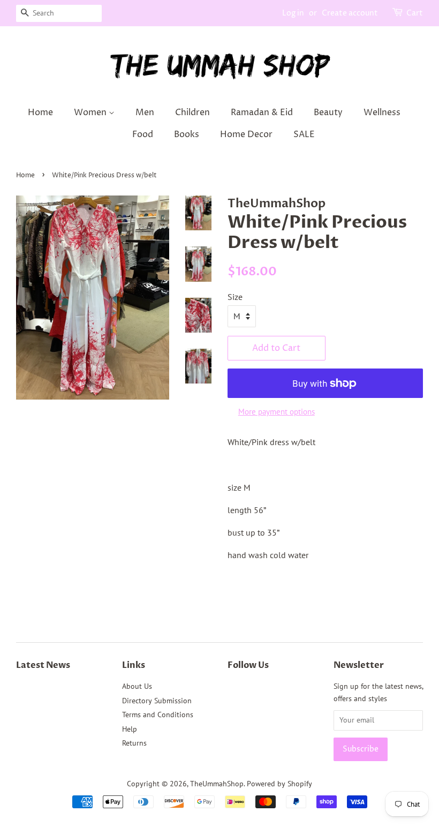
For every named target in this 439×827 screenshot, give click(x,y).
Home (40, 112)
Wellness (382, 112)
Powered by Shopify (279, 783)
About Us (137, 686)
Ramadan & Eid (262, 112)
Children (192, 112)
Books (186, 134)
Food (142, 134)
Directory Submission (157, 700)
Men (144, 112)
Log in (293, 13)
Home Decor (246, 134)
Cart (414, 13)
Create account (350, 13)
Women (91, 112)
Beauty (328, 112)
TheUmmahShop (217, 783)
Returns (134, 743)
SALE (304, 134)
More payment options (276, 412)
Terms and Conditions (157, 714)
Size (235, 296)
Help (129, 729)
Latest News (43, 665)
